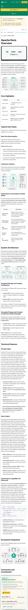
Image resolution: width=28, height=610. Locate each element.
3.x (19, 24)
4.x (16, 24)
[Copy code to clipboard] (25, 507)
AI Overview (11, 411)
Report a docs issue (8, 606)
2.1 (20, 24)
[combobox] (11, 29)
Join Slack (7, 592)
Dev (5, 32)
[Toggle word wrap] (23, 507)
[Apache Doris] (4, 2)
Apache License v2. (8, 609)
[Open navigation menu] (2, 6)
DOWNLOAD (24, 2)
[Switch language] (22, 29)
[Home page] (1, 32)
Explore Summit (21, 597)
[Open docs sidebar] (25, 29)
